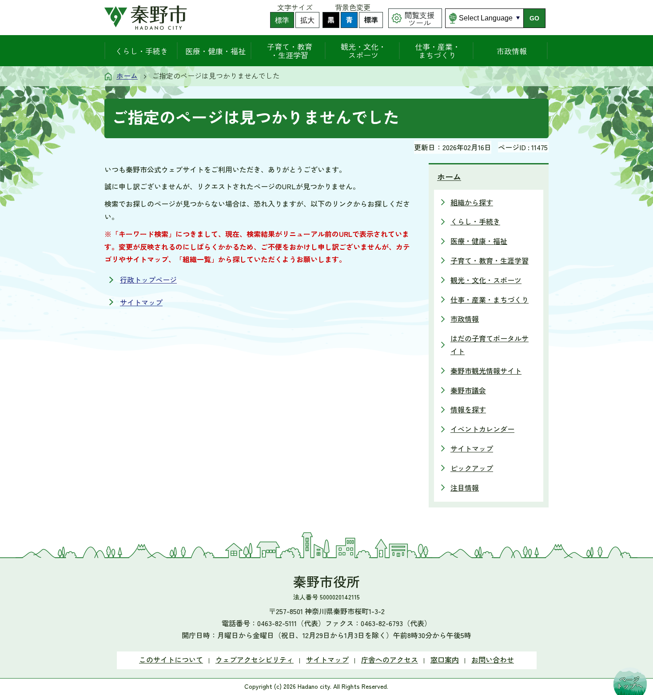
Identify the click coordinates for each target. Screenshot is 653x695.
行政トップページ (148, 279)
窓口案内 (444, 659)
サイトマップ (141, 302)
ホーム (127, 75)
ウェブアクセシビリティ (254, 659)
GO (534, 18)
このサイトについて (171, 659)
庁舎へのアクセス (389, 659)
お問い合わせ (492, 659)
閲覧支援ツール (419, 18)
